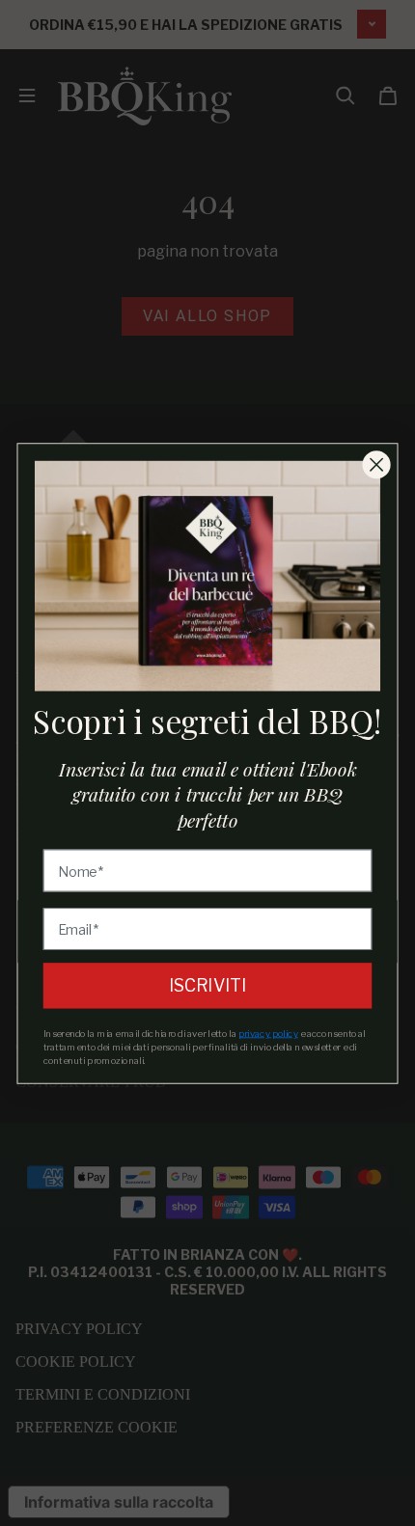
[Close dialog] (377, 464)
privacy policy (268, 1032)
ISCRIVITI (207, 985)
